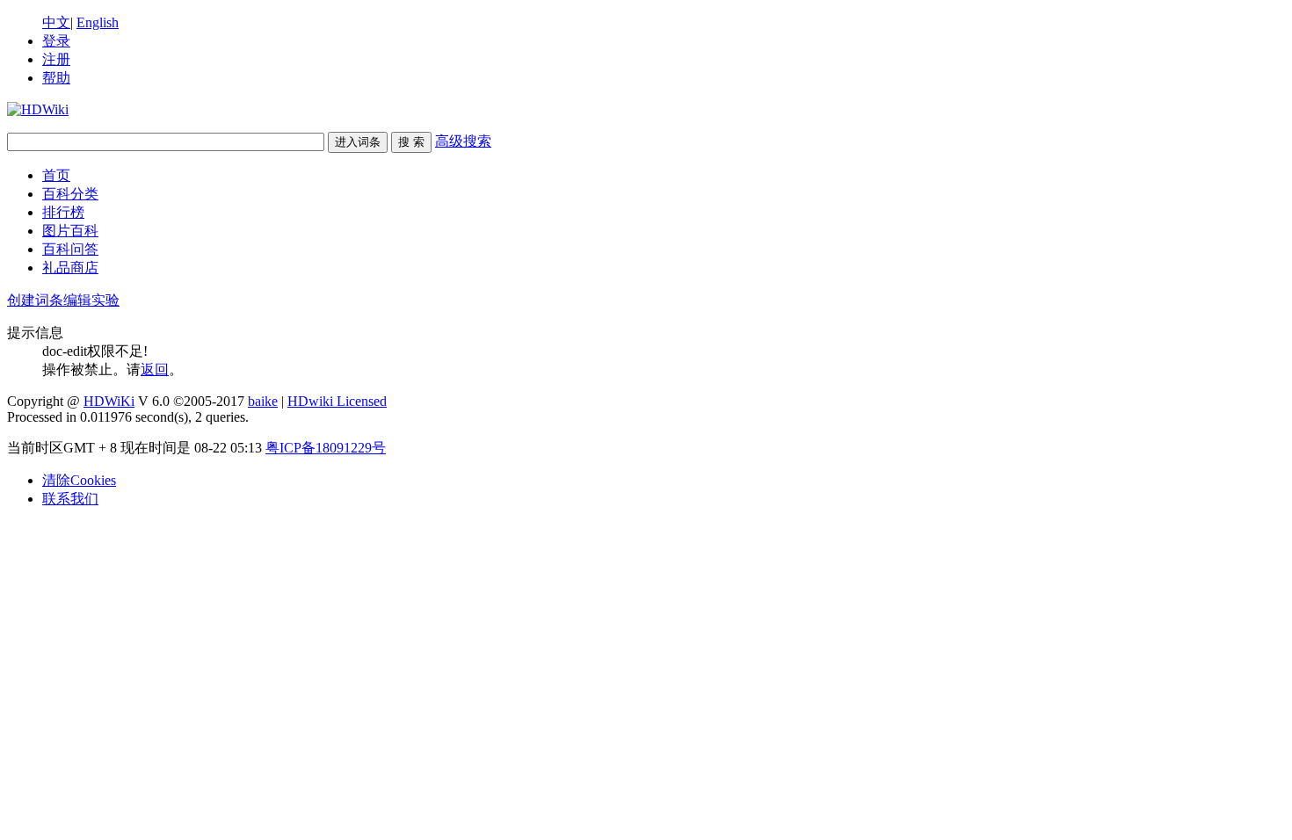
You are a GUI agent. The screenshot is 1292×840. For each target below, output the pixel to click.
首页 (56, 175)
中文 (56, 22)
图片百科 (70, 230)
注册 (56, 59)
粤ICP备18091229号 (325, 447)
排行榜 (63, 212)
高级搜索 (463, 141)
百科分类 (70, 193)
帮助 (56, 77)
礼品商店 (70, 267)
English (97, 22)
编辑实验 (91, 300)
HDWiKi (108, 401)
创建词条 (35, 300)
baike (263, 401)
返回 (155, 369)
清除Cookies (79, 480)
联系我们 (70, 498)
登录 (56, 40)
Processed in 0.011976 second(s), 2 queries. (128, 416)
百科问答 (70, 249)
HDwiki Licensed (337, 401)
